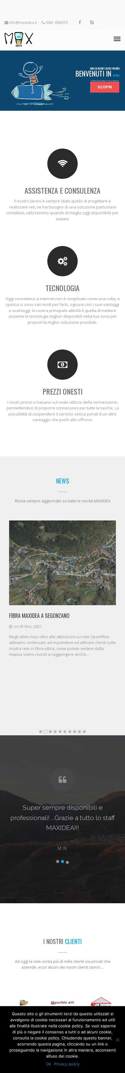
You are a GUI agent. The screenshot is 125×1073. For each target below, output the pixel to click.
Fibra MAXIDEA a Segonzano (39, 615)
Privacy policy (66, 1064)
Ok (48, 1064)
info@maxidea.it (22, 22)
